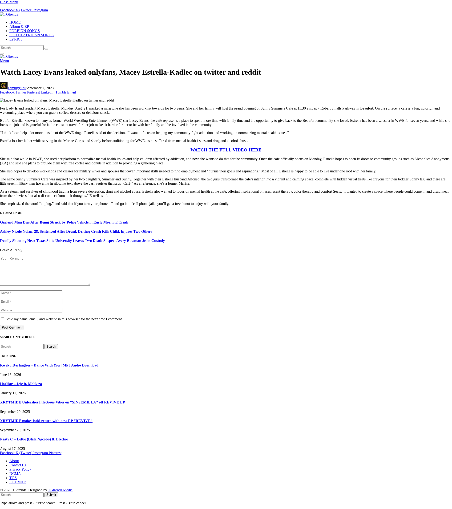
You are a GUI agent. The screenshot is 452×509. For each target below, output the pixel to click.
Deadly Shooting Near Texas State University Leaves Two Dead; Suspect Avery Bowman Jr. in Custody (82, 241)
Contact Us (17, 465)
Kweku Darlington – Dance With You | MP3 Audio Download (49, 365)
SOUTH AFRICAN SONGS (31, 35)
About (14, 461)
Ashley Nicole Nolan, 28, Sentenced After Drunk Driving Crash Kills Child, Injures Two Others (76, 231)
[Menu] (2, 53)
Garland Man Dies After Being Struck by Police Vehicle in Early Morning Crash (64, 222)
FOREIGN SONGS (24, 31)
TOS (13, 478)
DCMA (15, 474)
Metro (4, 61)
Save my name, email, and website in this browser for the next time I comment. (64, 319)
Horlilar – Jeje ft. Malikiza (21, 384)
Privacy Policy (20, 469)
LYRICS (16, 39)
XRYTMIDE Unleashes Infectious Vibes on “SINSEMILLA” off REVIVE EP (62, 402)
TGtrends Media (60, 490)
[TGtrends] (9, 14)
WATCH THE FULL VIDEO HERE (226, 149)
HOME (15, 22)
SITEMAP (17, 482)
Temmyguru (17, 88)
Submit (51, 495)
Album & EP (19, 26)
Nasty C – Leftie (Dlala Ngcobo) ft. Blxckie (34, 439)
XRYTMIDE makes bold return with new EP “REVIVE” (46, 421)
